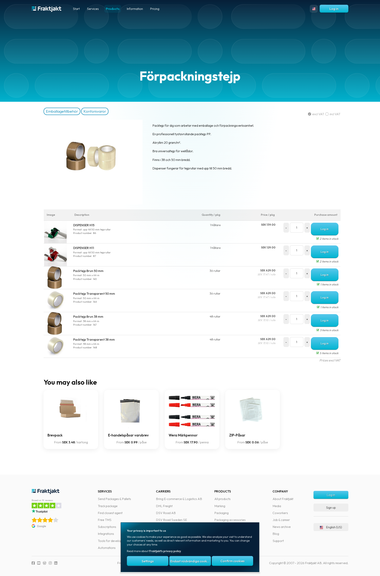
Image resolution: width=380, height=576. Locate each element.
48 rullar (215, 316)
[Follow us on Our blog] (44, 563)
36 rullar (215, 271)
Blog (276, 534)
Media (277, 506)
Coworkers (280, 513)
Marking (219, 506)
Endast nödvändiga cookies (190, 561)
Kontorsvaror (95, 111)
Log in (334, 9)
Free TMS (104, 520)
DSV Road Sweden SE (171, 520)
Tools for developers (112, 541)
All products (222, 499)
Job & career (281, 520)
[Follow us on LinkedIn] (55, 563)
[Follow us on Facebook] (33, 563)
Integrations (106, 534)
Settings (148, 561)
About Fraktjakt (283, 499)
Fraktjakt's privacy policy (165, 551)
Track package (108, 506)
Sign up (331, 507)
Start (76, 9)
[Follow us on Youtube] (38, 563)
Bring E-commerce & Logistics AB (179, 499)
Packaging (221, 513)
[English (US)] (314, 9)
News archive (282, 527)
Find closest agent (110, 513)
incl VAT (334, 114)
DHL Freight (164, 506)
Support (278, 541)
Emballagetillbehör (62, 111)
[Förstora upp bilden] (93, 203)
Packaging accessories (230, 520)
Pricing (154, 9)
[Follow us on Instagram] (50, 563)
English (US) (334, 527)
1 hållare (215, 225)
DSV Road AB (166, 513)
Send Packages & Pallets (114, 499)
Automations (107, 548)
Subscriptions (107, 527)
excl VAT (318, 114)
